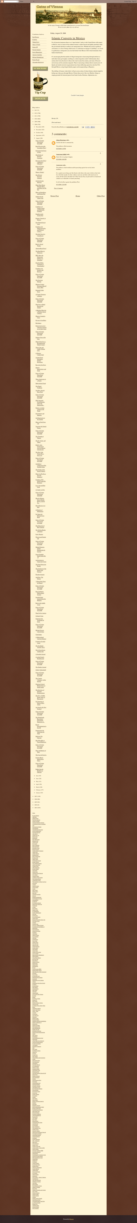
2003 (36, 808)
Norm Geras (34, 940)
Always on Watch (35, 821)
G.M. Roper (34, 1118)
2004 (36, 805)
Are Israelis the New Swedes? (41, 708)
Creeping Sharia (35, 886)
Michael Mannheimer (38, 57)
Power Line (34, 1093)
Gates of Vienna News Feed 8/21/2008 (40, 459)
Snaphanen (34, 1138)
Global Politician (35, 946)
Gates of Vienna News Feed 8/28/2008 (40, 240)
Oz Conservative (35, 1066)
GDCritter (34, 938)
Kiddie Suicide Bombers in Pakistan (39, 770)
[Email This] (86, 127)
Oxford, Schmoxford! (41, 670)
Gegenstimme (35, 939)
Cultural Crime (39, 616)
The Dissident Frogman (37, 898)
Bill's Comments (35, 845)
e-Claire (34, 907)
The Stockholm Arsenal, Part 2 (40, 646)
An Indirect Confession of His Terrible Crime (41, 465)
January (38, 793)
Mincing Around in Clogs (40, 317)
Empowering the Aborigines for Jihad (40, 732)
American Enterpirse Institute (38, 822)
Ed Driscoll (34, 901)
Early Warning (39, 534)
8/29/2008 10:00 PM (61, 159)
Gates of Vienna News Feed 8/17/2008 (40, 587)
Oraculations (34, 1063)
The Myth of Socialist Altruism (39, 176)
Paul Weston (35, 37)
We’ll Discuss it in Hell (40, 506)
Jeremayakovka (35, 988)
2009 (36, 121)
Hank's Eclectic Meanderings (38, 955)
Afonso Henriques (61, 140)
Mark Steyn (34, 1142)
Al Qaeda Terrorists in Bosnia (41, 295)
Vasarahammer (35, 1178)
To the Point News (36, 1164)
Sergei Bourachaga (37, 52)
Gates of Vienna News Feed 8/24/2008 (40, 375)
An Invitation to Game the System (41, 561)
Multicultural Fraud (41, 383)
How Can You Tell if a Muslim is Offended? (41, 162)
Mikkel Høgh (35, 964)
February (38, 790)
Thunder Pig (34, 1160)
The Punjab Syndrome (39, 387)
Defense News (35, 891)
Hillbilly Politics (35, 962)
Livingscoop (34, 1014)
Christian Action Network (37, 873)
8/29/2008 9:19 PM (61, 149)
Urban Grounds (35, 1174)
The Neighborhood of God (37, 1038)
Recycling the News (41, 365)
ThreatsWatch (35, 1159)
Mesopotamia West (36, 1026)
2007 (36, 796)
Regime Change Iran (36, 1108)
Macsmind (34, 1016)
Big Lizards (34, 843)
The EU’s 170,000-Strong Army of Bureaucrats (40, 697)
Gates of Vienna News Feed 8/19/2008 (40, 521)
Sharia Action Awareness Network (39, 1132)
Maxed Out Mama (36, 1025)
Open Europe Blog (36, 1060)
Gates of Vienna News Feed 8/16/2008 (40, 609)
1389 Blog (34, 817)
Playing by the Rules (41, 320)
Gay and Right (35, 936)
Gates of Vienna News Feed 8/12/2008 (40, 713)
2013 (36, 110)
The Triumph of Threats (40, 437)
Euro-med (34, 914)
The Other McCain (36, 1064)
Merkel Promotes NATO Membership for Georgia (40, 549)
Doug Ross (34, 1119)
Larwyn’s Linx (35, 1004)
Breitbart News (35, 855)
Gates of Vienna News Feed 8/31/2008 (40, 142)
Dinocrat (34, 895)
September (39, 135)
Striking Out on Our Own (41, 338)
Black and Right (35, 846)
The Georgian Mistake (39, 281)
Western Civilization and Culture (39, 1190)
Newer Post (54, 196)
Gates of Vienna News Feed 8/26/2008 (40, 300)
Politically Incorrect (36, 1085)
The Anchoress (35, 828)
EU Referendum (35, 911)
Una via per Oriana (36, 1171)
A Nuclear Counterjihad (40, 354)
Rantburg (34, 1102)
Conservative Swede (36, 880)
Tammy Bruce (35, 859)
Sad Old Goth (35, 1123)
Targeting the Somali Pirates (41, 427)
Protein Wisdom (35, 1094)
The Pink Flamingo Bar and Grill (39, 1073)
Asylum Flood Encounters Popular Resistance (39, 360)
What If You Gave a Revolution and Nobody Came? (41, 343)
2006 (36, 799)
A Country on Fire (40, 490)
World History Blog (36, 1199)
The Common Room (36, 879)
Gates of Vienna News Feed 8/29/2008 (40, 202)
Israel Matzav (35, 987)
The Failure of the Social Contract (40, 470)
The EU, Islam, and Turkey (41, 441)
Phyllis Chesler (35, 869)
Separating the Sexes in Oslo (41, 151)
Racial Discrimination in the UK (41, 726)
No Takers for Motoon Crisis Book (40, 515)
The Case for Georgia (41, 755)
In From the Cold (36, 976)
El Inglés (34, 39)
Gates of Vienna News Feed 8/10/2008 (40, 765)
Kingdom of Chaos (36, 998)
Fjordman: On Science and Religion (39, 270)
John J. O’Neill (36, 44)
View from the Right (36, 1180)
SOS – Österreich (35, 1140)
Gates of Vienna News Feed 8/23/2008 (40, 396)
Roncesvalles (35, 1116)
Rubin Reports (35, 1121)
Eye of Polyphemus (36, 917)
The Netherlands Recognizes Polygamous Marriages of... (40, 720)
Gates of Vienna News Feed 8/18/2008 (40, 542)
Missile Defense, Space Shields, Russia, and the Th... (40, 500)
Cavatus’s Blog (35, 866)
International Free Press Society (38, 983)
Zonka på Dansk (35, 1207)
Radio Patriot (35, 1100)
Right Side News (35, 1112)
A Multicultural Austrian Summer (41, 638)
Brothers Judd (35, 857)
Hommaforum (35, 966)
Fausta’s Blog (35, 918)
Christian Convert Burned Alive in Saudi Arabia (40, 685)
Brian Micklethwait (36, 1028)
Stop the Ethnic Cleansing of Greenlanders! (40, 264)
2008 (36, 124)
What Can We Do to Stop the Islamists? (41, 475)
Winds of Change (35, 1192)
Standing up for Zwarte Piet (39, 214)
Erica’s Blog (34, 908)
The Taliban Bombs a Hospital (41, 530)
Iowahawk (34, 984)
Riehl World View (36, 1111)
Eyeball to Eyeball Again (40, 642)
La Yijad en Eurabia (36, 1202)
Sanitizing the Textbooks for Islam (40, 620)
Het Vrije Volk (35, 959)
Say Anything (35, 1125)
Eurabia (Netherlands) (36, 912)
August (38, 138)
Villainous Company (36, 1181)
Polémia (34, 1078)
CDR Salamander (35, 867)
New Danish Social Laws (41, 223)
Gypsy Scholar (35, 953)
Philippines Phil (35, 1071)
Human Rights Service (37, 970)
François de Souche (36, 931)
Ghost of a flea (35, 945)
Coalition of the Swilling (37, 877)
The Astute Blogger (36, 832)
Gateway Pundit (35, 935)
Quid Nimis (34, 1098)
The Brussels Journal (36, 860)
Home (78, 196)
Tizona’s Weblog (35, 1163)
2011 (36, 116)
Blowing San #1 (35, 849)
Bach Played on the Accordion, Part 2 (41, 147)
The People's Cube (36, 1070)
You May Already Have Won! (40, 391)
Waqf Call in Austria (41, 613)
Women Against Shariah (37, 1198)
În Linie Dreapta (35, 815)
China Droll (34, 870)
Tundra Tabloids (35, 1169)
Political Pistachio (36, 1084)
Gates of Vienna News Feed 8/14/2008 (40, 662)
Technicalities (35, 1153)
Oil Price (34, 1053)
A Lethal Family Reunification (40, 657)
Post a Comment (58, 188)
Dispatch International (36, 897)
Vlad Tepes (34, 1183)
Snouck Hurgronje (36, 1139)
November (39, 130)
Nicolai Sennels (36, 50)
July (37, 776)
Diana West (34, 1188)
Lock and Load (35, 1015)
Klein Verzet (34, 1001)
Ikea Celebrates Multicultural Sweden (40, 593)
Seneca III (35, 47)
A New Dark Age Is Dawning (38, 1040)
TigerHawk (34, 1161)
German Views (35, 942)
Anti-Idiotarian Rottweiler (37, 829)
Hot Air (33, 967)
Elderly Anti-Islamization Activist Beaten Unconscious (40, 447)
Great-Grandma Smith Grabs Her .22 (41, 556)
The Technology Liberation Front (39, 1154)
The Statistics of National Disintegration (40, 691)
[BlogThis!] (88, 127)
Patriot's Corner (35, 1067)
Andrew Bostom (35, 853)
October (38, 132)
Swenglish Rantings (36, 1152)
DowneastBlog (35, 900)
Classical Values (35, 876)
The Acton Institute (36, 819)
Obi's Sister (34, 1049)
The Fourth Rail (35, 929)
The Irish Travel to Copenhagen (40, 234)
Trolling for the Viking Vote (39, 197)
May (37, 781)
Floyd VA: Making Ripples (38, 925)
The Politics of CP (36, 1087)
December (39, 127)
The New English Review (37, 1042)
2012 (36, 113)
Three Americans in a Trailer (41, 380)
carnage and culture (36, 864)
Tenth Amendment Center (37, 1157)
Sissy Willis (34, 1191)
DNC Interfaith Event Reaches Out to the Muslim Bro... (40, 403)
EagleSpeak (34, 905)
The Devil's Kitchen (36, 894)
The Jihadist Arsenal (41, 667)
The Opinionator (35, 1062)
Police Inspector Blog (36, 1080)
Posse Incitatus (35, 1090)
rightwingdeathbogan (36, 1115)
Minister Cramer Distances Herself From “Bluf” (41, 286)
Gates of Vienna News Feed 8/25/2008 (40, 333)
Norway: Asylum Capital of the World (40, 409)
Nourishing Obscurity (36, 1046)
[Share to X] (90, 127)
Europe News (35, 915)
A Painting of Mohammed (39, 510)
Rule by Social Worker (39, 245)
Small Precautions (36, 1136)
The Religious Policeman (37, 1109)
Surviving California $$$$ (37, 1150)
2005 (36, 802)
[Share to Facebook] (92, 127)
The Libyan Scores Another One (40, 650)
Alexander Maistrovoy (38, 62)
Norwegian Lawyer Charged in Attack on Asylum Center (41, 327)
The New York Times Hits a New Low (40, 453)
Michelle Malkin (35, 1019)
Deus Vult (34, 893)
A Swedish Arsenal (40, 654)
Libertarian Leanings (36, 1008)
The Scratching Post (36, 1128)
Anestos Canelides (37, 55)
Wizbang (34, 1197)
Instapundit (34, 978)
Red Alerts (34, 1104)
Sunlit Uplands (35, 1149)
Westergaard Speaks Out (41, 537)
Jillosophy (34, 991)
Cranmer (34, 884)
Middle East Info (35, 1029)
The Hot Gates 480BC (36, 969)
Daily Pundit (35, 890)
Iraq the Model (35, 986)
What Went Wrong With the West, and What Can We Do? (41, 187)
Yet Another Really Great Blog (38, 1201)
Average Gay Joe (35, 835)
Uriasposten (34, 1176)
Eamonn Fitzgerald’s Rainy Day (38, 919)
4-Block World (35, 818)
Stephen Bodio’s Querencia (37, 850)
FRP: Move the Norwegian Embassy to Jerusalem (39, 258)
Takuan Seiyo (35, 42)
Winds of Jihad (35, 1194)
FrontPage (34, 932)
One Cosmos (35, 1056)
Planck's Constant (36, 1076)
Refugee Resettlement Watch (38, 1107)
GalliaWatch (34, 933)
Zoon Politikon (35, 1208)
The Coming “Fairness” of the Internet (41, 680)
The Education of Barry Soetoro (40, 526)
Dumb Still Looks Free (37, 904)
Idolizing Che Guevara (39, 737)
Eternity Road (35, 910)
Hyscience (34, 973)
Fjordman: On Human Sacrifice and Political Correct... (41, 229)
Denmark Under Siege (40, 291)
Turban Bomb (35, 1170)
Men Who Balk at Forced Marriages (41, 741)
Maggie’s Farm (35, 1018)
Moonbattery (35, 1036)
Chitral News (35, 872)
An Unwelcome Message (40, 181)
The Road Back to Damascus (40, 252)
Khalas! (33, 997)
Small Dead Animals (36, 1135)
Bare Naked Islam (36, 839)
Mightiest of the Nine (36, 1031)
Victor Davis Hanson (36, 957)
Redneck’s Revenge (36, 1105)
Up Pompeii (34, 1173)
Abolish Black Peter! (41, 248)
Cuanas (33, 888)
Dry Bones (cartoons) (36, 902)
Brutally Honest (35, 862)
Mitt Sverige (35, 1035)
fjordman (34, 922)
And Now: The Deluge (39, 578)
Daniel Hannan (35, 956)
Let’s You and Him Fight (40, 486)
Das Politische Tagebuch (37, 1088)
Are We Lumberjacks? (36, 831)
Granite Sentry (35, 948)
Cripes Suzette (35, 887)
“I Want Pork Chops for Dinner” (41, 582)
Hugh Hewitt (35, 960)
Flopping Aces (35, 924)
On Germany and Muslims (40, 414)
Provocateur (34, 1095)
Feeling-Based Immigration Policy (40, 759)
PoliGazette (34, 1081)
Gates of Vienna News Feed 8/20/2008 (40, 494)
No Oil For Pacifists (36, 1043)
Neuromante (34, 1039)
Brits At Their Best (36, 856)
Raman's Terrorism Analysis (38, 1101)
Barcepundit (34, 838)
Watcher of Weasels (36, 1187)
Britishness (38, 323)
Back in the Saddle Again (40, 603)
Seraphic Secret (35, 1129)
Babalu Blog (35, 836)
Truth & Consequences (37, 1167)
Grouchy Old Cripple (36, 952)
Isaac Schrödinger (35, 1126)
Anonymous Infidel (61, 154)
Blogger (72, 1219)
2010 (36, 119)
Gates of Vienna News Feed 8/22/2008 (40, 432)
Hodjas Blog (35, 963)
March (38, 787)
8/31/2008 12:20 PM (61, 184)
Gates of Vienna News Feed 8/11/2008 (40, 746)
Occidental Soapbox (36, 1050)
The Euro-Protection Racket (41, 565)
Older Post (101, 196)
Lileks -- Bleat (35, 1011)
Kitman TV (34, 1000)
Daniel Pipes (35, 1074)
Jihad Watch (34, 990)
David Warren (35, 1184)
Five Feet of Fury (36, 921)
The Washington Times (37, 1185)
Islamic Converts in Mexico (68, 38)
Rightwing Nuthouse (36, 1114)
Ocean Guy (34, 1052)
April (37, 784)
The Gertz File (35, 943)
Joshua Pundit (35, 993)
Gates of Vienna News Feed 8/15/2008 (40, 626)
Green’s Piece (35, 950)
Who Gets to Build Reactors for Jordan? (40, 306)
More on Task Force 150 (41, 422)
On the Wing (35, 1054)
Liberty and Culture (36, 1009)
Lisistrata (34, 1012)
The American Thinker (36, 826)
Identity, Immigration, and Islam (41, 369)
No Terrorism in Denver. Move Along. (40, 703)
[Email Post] (82, 127)
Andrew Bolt (35, 852)
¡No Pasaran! (35, 1045)
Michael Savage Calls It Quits (40, 631)
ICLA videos (35, 974)
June (37, 778)
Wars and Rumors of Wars (41, 751)
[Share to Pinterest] (94, 127)
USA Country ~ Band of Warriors (39, 1177)
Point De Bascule (35, 1077)
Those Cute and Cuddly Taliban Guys (40, 349)
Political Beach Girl (36, 1083)
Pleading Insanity (40, 574)
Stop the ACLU (35, 1143)
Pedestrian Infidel (35, 1069)
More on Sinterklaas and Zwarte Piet (41, 193)
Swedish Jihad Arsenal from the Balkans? (41, 599)
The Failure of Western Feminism (39, 156)
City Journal (34, 874)
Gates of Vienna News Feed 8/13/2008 (40, 674)
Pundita (34, 1097)
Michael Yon (35, 1204)
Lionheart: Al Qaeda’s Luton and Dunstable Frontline (40, 209)
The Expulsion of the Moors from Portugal (41, 570)
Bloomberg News (35, 848)
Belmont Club (35, 841)
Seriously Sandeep (36, 1131)
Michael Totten (35, 1166)
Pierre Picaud (35, 60)
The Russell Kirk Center (37, 1122)
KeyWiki (34, 995)
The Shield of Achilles (36, 1133)
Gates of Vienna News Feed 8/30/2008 (40, 168)
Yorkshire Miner (35, 1205)
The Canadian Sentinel (37, 863)
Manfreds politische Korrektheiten (39, 1021)
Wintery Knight (35, 1195)
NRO (33, 1047)
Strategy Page (35, 1145)
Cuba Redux (39, 634)
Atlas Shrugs (35, 834)
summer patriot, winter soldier (38, 1147)
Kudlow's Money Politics (37, 1002)
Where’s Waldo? (40, 172)
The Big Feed (35, 842)
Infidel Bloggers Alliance (37, 977)
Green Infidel (35, 949)
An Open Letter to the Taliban (40, 418)
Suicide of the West (36, 1146)
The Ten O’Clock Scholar (37, 1156)
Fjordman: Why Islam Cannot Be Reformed (41, 481)
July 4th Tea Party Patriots (37, 994)
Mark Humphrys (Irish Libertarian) (39, 971)
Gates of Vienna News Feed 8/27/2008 (40, 275)
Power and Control (36, 1091)
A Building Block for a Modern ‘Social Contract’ (41, 311)
